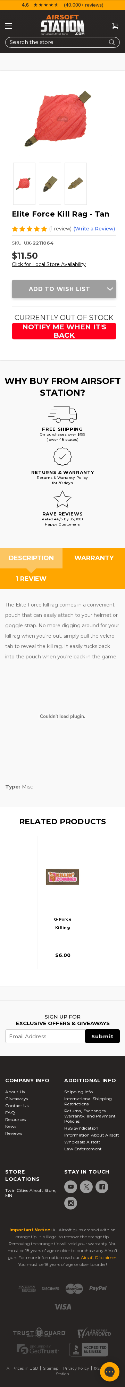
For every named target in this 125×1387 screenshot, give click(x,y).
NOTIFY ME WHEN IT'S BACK (64, 331)
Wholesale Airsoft (82, 1141)
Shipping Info (78, 1091)
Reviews (13, 1133)
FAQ (10, 1112)
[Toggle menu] (9, 26)
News (10, 1126)
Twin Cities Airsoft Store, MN (31, 1193)
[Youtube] (70, 1187)
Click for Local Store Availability (49, 264)
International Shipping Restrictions (88, 1101)
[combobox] (62, 42)
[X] (86, 1187)
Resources (15, 1119)
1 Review (31, 579)
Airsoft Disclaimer (98, 1257)
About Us (15, 1091)
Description (31, 558)
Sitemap (50, 1368)
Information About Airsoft (91, 1135)
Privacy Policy (76, 1368)
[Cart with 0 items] (112, 26)
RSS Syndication (81, 1128)
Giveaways (16, 1098)
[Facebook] (101, 1187)
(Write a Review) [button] (94, 229)
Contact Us (16, 1105)
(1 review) (60, 229)
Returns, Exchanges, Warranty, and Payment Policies (90, 1116)
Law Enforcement (83, 1148)
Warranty (94, 558)
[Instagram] (70, 1203)
